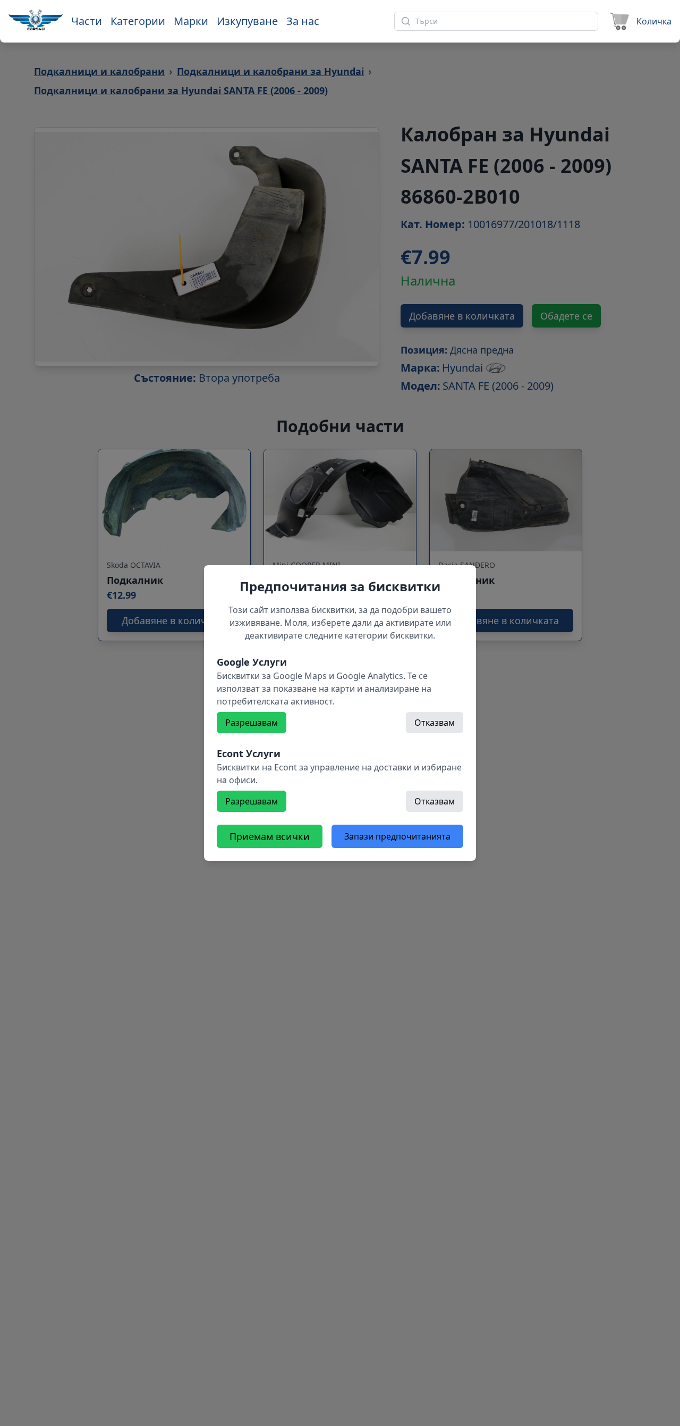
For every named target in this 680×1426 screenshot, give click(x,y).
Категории (137, 21)
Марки (191, 21)
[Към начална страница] (35, 19)
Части (86, 21)
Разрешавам (251, 722)
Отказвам (434, 722)
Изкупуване (247, 21)
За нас (302, 21)
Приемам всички (270, 836)
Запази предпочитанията (397, 836)
